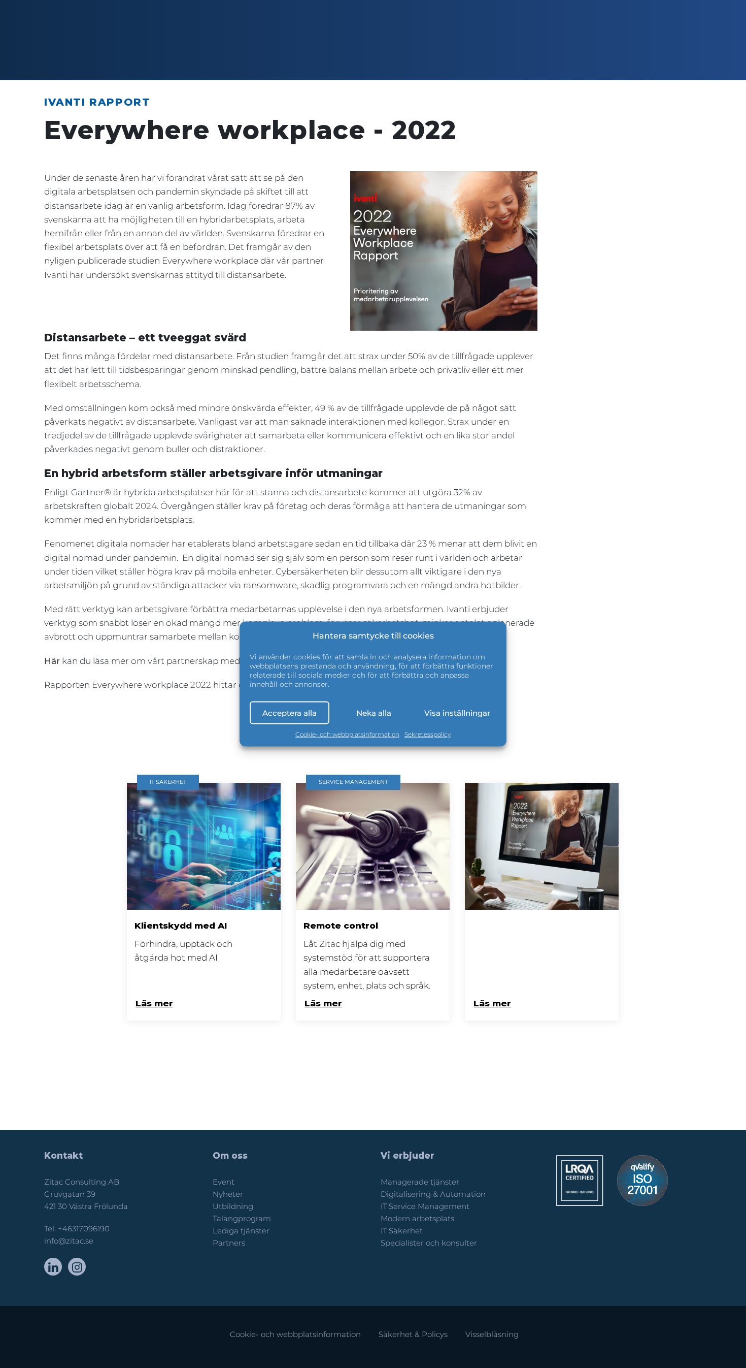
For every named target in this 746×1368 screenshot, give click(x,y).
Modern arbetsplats (417, 1218)
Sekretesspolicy (427, 734)
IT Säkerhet (402, 1230)
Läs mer (154, 1003)
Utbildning (233, 1206)
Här (52, 661)
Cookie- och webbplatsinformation (347, 734)
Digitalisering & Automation (433, 1194)
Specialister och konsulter (429, 1243)
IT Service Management (425, 1206)
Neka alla (373, 712)
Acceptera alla (289, 712)
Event (223, 1182)
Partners (229, 1243)
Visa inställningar (457, 712)
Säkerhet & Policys (413, 1334)
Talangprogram (242, 1218)
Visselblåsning (492, 1334)
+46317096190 (84, 1228)
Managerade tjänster (420, 1182)
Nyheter (228, 1194)
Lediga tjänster (241, 1230)
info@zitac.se (68, 1241)
